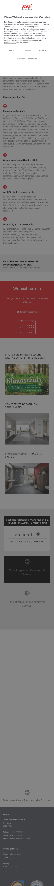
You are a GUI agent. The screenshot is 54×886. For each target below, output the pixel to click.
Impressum (32, 58)
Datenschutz (21, 58)
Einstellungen (27, 50)
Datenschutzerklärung (19, 40)
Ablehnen (11, 50)
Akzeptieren (42, 50)
